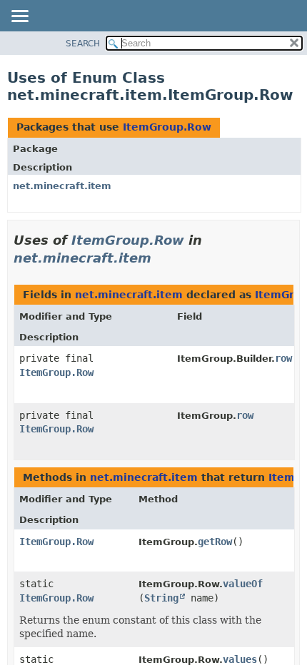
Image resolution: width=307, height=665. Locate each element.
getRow (215, 541)
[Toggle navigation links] (19, 17)
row (283, 358)
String (161, 598)
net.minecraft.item (62, 186)
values (240, 659)
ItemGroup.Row (167, 127)
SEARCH (83, 44)
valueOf (243, 583)
